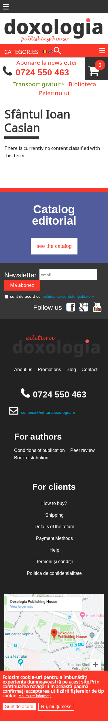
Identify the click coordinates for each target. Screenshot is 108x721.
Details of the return (54, 526)
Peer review (82, 450)
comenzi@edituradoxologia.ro (48, 412)
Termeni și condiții (54, 561)
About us (23, 369)
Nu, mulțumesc (56, 706)
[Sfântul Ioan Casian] (45, 51)
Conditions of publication (39, 450)
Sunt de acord (19, 706)
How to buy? (54, 503)
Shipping (54, 515)
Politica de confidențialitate (54, 573)
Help (54, 550)
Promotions (49, 369)
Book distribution (31, 457)
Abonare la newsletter (46, 62)
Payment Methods (54, 538)
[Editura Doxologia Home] (54, 28)
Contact (89, 369)
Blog (71, 369)
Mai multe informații (34, 696)
